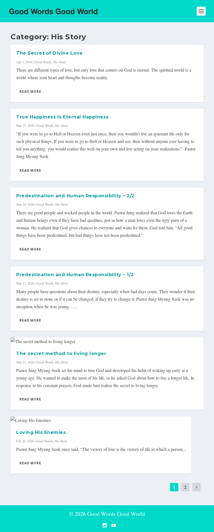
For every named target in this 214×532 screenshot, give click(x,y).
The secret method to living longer (61, 353)
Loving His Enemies (41, 432)
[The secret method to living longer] (107, 341)
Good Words (43, 62)
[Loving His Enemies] (101, 420)
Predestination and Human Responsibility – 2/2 (75, 195)
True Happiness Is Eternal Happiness (62, 117)
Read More (30, 92)
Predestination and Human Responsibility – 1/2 (75, 274)
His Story (59, 62)
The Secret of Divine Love (49, 53)
